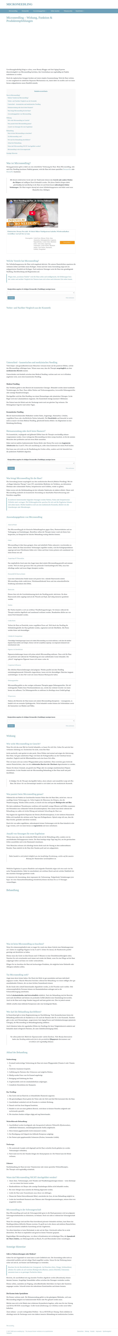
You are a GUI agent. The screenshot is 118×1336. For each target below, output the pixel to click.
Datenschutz (80, 1331)
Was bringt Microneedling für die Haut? (19, 110)
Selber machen (54, 11)
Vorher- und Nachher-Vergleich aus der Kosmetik (22, 101)
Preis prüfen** (67, 242)
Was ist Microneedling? (13, 95)
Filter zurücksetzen (70, 297)
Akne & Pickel (12, 524)
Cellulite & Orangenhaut (15, 636)
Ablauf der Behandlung (14, 143)
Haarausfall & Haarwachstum (16, 574)
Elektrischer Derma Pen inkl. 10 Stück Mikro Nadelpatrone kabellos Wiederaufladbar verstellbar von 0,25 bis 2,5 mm (38, 233)
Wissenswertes (67, 11)
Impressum (98, 1331)
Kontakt (92, 1331)
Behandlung (10, 130)
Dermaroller (25, 11)
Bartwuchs (11, 589)
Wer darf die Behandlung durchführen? (19, 140)
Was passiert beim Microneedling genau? (19, 123)
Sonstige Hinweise (11, 153)
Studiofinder (79, 11)
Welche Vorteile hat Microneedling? (18, 98)
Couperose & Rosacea (14, 665)
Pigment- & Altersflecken (15, 649)
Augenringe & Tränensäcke (16, 558)
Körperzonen (12, 696)
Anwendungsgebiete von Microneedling (19, 114)
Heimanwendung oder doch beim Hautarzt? (20, 107)
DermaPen (9, 172)
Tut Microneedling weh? (15, 136)
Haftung (87, 1331)
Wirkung (9, 118)
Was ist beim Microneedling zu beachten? (20, 133)
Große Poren (11, 620)
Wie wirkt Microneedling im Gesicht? (19, 120)
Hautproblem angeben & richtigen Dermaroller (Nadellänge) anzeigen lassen (31, 289)
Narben (10, 605)
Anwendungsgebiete (39, 11)
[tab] (41, 525)
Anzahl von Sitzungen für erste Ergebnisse (20, 127)
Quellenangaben (107, 1331)
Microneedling (12, 11)
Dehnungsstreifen (13, 680)
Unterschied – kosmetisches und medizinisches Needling (24, 104)
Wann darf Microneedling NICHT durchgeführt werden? (24, 146)
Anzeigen (11, 297)
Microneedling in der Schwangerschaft (19, 149)
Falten (10, 540)
